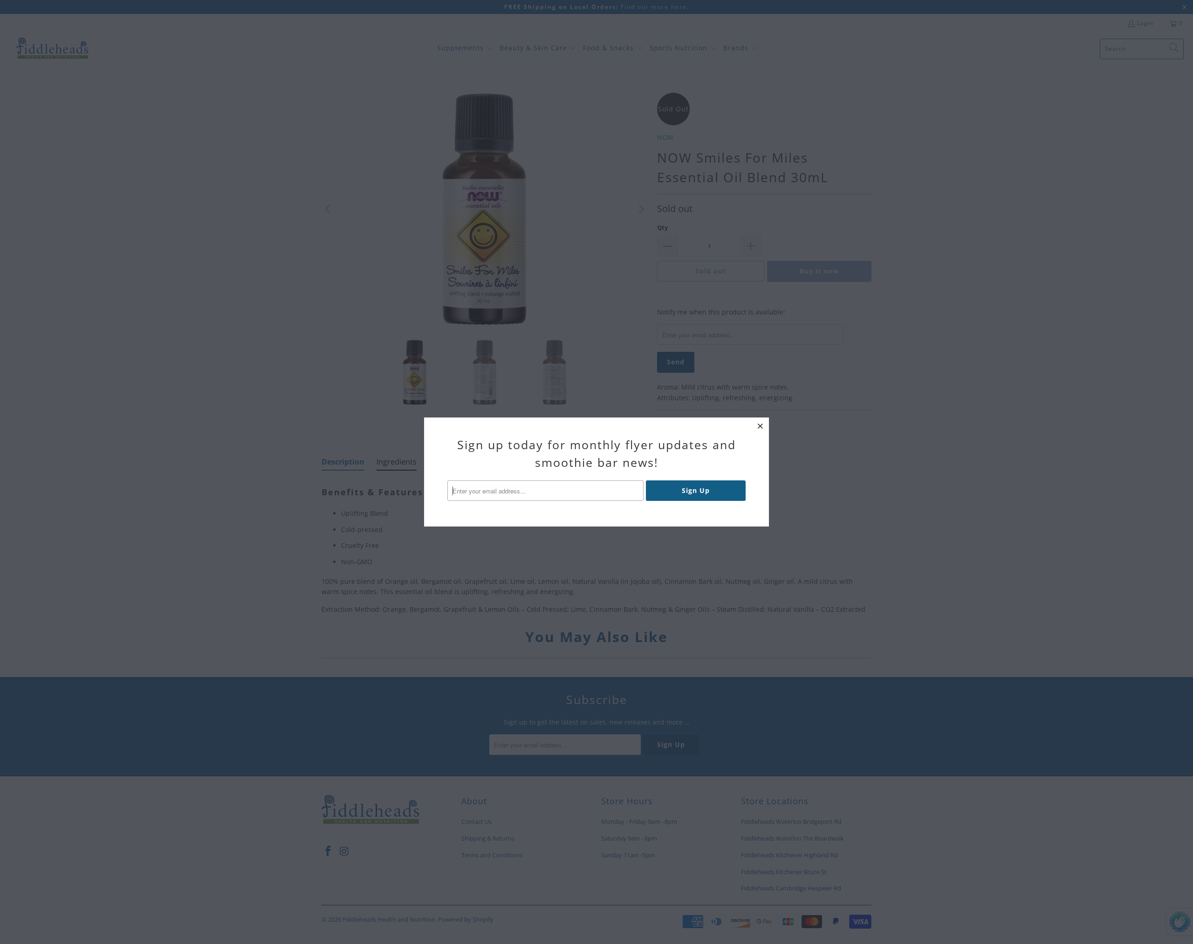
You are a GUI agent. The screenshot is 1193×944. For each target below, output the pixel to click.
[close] (760, 425)
